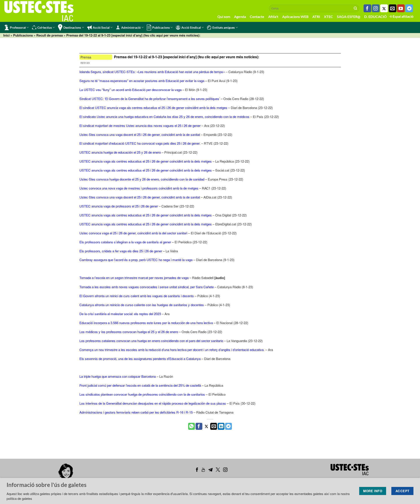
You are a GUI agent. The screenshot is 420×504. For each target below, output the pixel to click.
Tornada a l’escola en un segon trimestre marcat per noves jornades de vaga (134, 277)
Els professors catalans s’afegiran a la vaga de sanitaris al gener (125, 242)
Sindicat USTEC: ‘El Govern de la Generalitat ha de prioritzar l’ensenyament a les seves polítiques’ (149, 98)
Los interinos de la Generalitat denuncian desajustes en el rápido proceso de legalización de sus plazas (152, 403)
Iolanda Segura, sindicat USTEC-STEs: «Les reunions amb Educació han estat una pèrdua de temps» (152, 71)
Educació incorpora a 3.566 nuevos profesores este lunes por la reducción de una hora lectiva (146, 322)
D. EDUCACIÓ (375, 16)
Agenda (240, 16)
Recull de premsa (49, 35)
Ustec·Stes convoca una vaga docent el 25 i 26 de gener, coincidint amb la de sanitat (139, 134)
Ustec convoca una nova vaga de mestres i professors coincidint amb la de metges (138, 188)
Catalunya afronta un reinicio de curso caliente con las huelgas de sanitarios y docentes (141, 304)
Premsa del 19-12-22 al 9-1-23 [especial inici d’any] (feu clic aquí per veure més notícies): (186, 56)
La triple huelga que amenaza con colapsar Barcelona (117, 376)
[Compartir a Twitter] (206, 426)
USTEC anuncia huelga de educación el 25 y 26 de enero (120, 152)
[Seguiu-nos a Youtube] (401, 8)
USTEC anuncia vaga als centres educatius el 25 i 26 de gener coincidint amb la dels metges (146, 161)
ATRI (316, 16)
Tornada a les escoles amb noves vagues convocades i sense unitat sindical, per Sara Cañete (146, 286)
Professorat (18, 27)
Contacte (257, 16)
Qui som (223, 16)
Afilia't (273, 16)
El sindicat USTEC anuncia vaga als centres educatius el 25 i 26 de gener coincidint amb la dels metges (153, 107)
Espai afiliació (402, 16)
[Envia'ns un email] (392, 8)
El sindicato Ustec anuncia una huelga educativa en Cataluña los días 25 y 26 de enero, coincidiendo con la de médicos (164, 116)
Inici (6, 35)
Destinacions (72, 27)
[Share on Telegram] (228, 426)
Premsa (85, 57)
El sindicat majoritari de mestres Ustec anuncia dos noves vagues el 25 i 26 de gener (140, 125)
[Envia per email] (213, 426)
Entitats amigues (223, 27)
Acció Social (101, 27)
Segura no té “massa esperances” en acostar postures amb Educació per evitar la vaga (141, 80)
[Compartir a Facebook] (199, 426)
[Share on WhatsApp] (191, 426)
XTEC (328, 16)
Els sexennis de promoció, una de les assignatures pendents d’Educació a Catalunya (140, 358)
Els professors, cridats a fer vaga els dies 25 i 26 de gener (120, 251)
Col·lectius (44, 27)
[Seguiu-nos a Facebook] (367, 8)
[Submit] (355, 8)
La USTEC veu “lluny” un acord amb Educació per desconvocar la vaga (130, 89)
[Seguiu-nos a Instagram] (376, 8)
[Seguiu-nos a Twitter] (384, 8)
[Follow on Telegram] (409, 8)
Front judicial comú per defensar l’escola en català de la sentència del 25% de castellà (140, 385)
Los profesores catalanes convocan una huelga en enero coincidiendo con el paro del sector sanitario (151, 340)
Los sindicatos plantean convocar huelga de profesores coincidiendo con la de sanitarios (142, 394)
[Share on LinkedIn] (221, 426)
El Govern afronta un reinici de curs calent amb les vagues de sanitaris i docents (136, 295)
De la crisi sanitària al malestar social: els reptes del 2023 (120, 313)
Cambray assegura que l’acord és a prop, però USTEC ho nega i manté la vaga (135, 259)
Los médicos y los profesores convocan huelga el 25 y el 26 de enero (128, 331)
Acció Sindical (191, 27)
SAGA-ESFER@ (348, 16)
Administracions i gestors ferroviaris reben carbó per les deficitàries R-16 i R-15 (136, 412)
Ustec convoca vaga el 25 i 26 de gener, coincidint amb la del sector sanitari (133, 233)
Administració (131, 27)
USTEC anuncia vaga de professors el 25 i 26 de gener (118, 206)
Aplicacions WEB (295, 16)
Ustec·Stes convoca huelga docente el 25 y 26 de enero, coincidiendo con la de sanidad (141, 179)
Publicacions (161, 27)
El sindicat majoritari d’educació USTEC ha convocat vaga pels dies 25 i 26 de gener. (139, 143)
